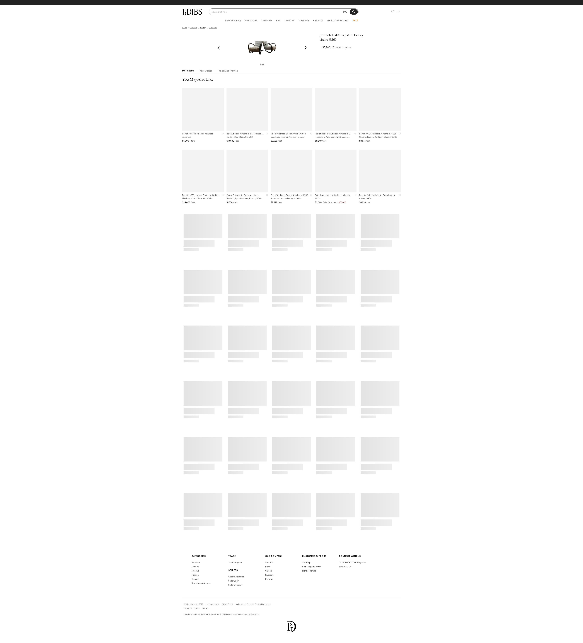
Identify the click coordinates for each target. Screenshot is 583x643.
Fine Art (195, 570)
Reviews (269, 578)
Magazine (352, 562)
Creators (195, 578)
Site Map (205, 608)
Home (184, 27)
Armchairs (213, 27)
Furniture (251, 20)
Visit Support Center (311, 566)
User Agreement (212, 604)
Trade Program (235, 562)
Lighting (267, 20)
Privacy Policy (227, 604)
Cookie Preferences (191, 608)
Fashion (318, 20)
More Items (188, 70)
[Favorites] (392, 11)
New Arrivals (233, 20)
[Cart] (398, 11)
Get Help (306, 562)
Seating (203, 27)
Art (278, 20)
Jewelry (290, 20)
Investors (269, 574)
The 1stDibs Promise (227, 70)
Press (267, 566)
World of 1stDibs (338, 20)
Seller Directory (235, 584)
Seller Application (236, 576)
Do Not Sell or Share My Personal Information (253, 604)
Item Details (206, 70)
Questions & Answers (201, 583)
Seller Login (233, 580)
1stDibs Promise (309, 570)
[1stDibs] (192, 12)
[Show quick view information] (222, 133)
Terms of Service (247, 614)
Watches (304, 20)
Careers (268, 570)
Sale (355, 20)
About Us (269, 562)
